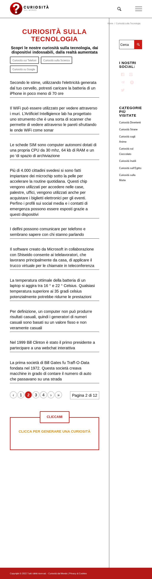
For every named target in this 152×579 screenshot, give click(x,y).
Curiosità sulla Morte (127, 178)
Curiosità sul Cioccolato (126, 151)
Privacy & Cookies (78, 573)
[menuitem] (117, 9)
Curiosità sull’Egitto (130, 168)
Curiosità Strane (128, 129)
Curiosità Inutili (127, 160)
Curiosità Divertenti (130, 122)
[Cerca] (117, 9)
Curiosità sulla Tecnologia (54, 35)
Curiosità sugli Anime (127, 139)
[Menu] (136, 9)
